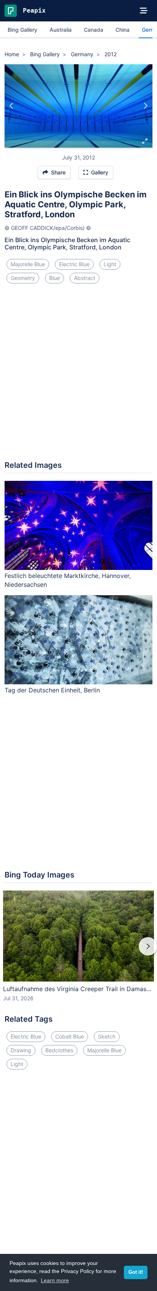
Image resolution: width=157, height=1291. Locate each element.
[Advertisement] (78, 375)
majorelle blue (28, 264)
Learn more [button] (55, 1280)
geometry (23, 278)
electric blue (74, 264)
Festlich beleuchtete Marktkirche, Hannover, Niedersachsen (68, 580)
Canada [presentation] (93, 29)
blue (54, 278)
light (110, 264)
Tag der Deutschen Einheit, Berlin (52, 690)
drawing (21, 1050)
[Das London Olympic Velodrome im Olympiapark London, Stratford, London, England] (145, 106)
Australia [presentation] (61, 29)
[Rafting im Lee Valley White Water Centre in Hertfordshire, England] (12, 106)
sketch (106, 1036)
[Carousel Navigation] (78, 952)
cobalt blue (69, 1036)
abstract (84, 278)
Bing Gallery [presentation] (22, 29)
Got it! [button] (135, 1272)
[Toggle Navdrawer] (143, 10)
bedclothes (59, 1050)
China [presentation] (122, 29)
